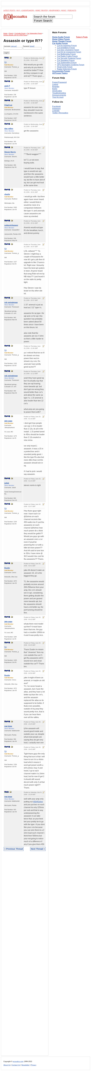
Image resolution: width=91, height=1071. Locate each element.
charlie (7, 194)
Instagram (56, 109)
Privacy (33, 1065)
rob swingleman (11, 302)
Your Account (57, 97)
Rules (54, 89)
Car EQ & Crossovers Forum (69, 52)
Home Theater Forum (61, 41)
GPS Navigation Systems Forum (70, 65)
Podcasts (72, 10)
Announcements (59, 95)
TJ (5, 62)
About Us (6, 1065)
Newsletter (25, 1065)
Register (55, 87)
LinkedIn (55, 111)
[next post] (6, 57)
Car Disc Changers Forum (68, 50)
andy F (7, 86)
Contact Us (16, 1065)
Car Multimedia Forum (66, 54)
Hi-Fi (18, 10)
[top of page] (5, 57)
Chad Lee (8, 105)
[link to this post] (10, 57)
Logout (55, 84)
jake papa (8, 421)
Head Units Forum (64, 67)
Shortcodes (57, 91)
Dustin (7, 568)
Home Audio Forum (61, 37)
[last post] (8, 57)
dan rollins (8, 129)
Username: (10, 46)
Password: (28, 46)
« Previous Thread (13, 849)
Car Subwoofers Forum (67, 63)
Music (63, 10)
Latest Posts (9, 10)
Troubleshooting (59, 93)
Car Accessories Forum (67, 46)
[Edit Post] (43, 58)
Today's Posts (82, 37)
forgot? (32, 46)
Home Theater (41, 10)
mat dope (8, 726)
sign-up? (14, 46)
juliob (6, 483)
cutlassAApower (11, 225)
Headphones (54, 10)
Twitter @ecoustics (60, 113)
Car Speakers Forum (66, 60)
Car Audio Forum (60, 43)
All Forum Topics (60, 73)
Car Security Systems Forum (69, 58)
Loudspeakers (27, 10)
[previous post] (6, 81)
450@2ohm (38, 802)
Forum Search (43, 20)
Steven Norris (10, 152)
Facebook (56, 106)
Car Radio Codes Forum (67, 56)
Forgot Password (59, 82)
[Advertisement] (24, 955)
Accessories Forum (61, 71)
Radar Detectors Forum (67, 69)
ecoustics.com (18, 1061)
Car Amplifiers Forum (66, 48)
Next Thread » (38, 849)
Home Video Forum (61, 39)
